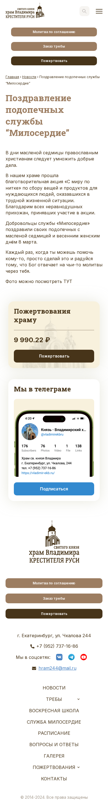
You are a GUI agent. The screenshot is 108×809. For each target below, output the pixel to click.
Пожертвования (54, 767)
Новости (54, 688)
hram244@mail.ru (57, 668)
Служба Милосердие (54, 722)
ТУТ (67, 281)
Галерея (54, 756)
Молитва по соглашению (54, 32)
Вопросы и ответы (54, 744)
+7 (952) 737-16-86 (57, 646)
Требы (54, 699)
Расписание (54, 733)
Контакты (54, 778)
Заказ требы (54, 46)
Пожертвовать (54, 61)
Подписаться (54, 489)
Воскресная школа (54, 710)
